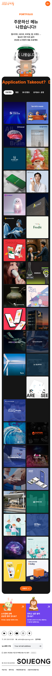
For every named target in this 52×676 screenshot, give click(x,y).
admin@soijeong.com (25, 639)
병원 (17, 92)
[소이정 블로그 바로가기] (4, 633)
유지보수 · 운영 (38, 92)
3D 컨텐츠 (26, 92)
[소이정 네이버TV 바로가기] (10, 633)
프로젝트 (8, 92)
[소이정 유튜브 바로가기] (16, 633)
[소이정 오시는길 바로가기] (29, 633)
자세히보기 (33, 652)
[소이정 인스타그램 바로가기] (23, 633)
